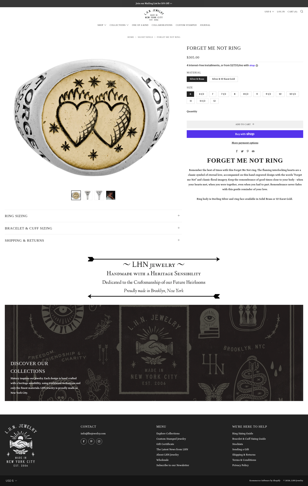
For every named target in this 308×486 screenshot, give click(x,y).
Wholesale (162, 460)
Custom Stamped (186, 25)
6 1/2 (201, 94)
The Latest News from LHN (172, 449)
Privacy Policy (240, 465)
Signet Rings (145, 37)
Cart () (292, 11)
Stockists (237, 444)
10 (280, 94)
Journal (205, 25)
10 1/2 (293, 94)
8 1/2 (245, 94)
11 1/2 (202, 101)
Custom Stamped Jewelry (171, 438)
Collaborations (162, 25)
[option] (93, 115)
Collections (118, 25)
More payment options (245, 142)
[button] (76, 195)
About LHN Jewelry (167, 454)
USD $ (268, 11)
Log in (281, 11)
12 (214, 101)
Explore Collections (168, 433)
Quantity (192, 111)
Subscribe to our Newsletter (172, 465)
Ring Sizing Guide (242, 433)
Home (131, 37)
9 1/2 (268, 94)
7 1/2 (223, 94)
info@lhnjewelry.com (93, 433)
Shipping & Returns (243, 454)
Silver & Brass (197, 79)
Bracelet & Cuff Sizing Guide (249, 438)
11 (191, 101)
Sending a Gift (240, 449)
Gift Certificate (165, 444)
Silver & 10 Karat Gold (223, 79)
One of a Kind (140, 25)
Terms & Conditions (244, 460)
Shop (100, 25)
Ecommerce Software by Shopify (264, 480)
